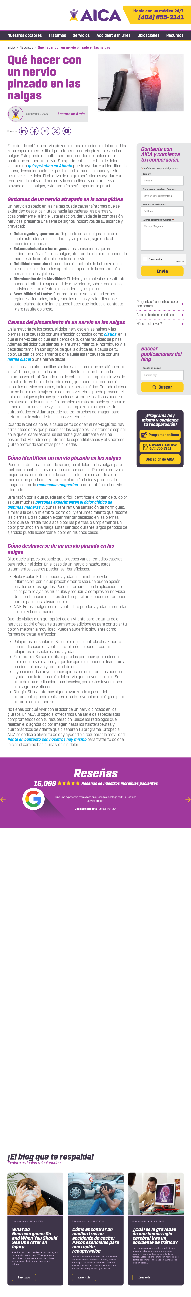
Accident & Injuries (114, 35)
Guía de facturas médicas (155, 315)
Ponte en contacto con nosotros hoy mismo (47, 739)
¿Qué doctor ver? (149, 324)
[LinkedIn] (23, 131)
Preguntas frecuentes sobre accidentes (157, 304)
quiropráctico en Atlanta (50, 165)
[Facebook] (34, 131)
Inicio (11, 47)
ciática (110, 334)
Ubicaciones (148, 35)
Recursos (175, 35)
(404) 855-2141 (158, 15)
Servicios (81, 35)
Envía (162, 271)
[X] (56, 131)
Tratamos (57, 35)
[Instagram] (45, 131)
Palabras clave (152, 368)
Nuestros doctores (24, 35)
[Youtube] (67, 131)
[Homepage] (95, 15)
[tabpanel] (35, 1229)
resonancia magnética (57, 484)
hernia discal (19, 359)
